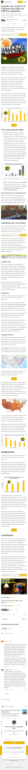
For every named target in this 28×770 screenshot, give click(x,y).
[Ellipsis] (26, 641)
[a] (14, 212)
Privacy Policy (15, 753)
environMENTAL (17, 605)
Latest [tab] (6, 706)
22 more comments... (5, 699)
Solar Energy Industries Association (17, 304)
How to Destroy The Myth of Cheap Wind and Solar (10, 711)
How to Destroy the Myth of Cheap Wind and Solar (15, 154)
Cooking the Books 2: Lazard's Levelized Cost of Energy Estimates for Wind (15, 188)
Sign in (25, 2)
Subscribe (20, 2)
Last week (3, 67)
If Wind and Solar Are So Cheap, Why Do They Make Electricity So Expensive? (10, 714)
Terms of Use (21, 751)
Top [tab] (2, 706)
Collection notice (14, 760)
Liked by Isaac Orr (9, 642)
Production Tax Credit (18, 329)
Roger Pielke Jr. (11, 602)
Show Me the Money (6, 605)
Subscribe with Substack (15, 748)
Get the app (20, 763)
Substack (7, 767)
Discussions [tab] (11, 706)
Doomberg (14, 597)
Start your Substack (10, 763)
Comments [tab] (4, 628)
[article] (14, 714)
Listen (25, 20)
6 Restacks (17, 609)
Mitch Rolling (15, 19)
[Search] (25, 706)
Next (23, 619)
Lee (5, 641)
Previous (5, 619)
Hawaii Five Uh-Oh (11, 203)
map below (6, 348)
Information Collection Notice (18, 752)
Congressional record (18, 199)
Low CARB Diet (5, 597)
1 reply (7, 693)
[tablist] (7, 628)
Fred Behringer (7, 669)
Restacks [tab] (10, 628)
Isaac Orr (8, 19)
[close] (24, 721)
